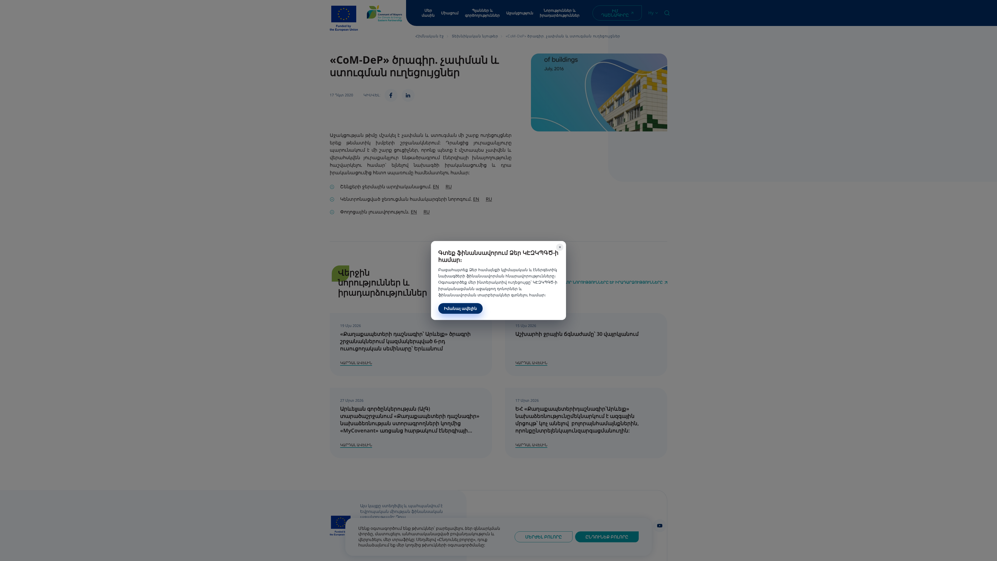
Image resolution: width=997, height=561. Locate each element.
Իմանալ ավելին (460, 308)
